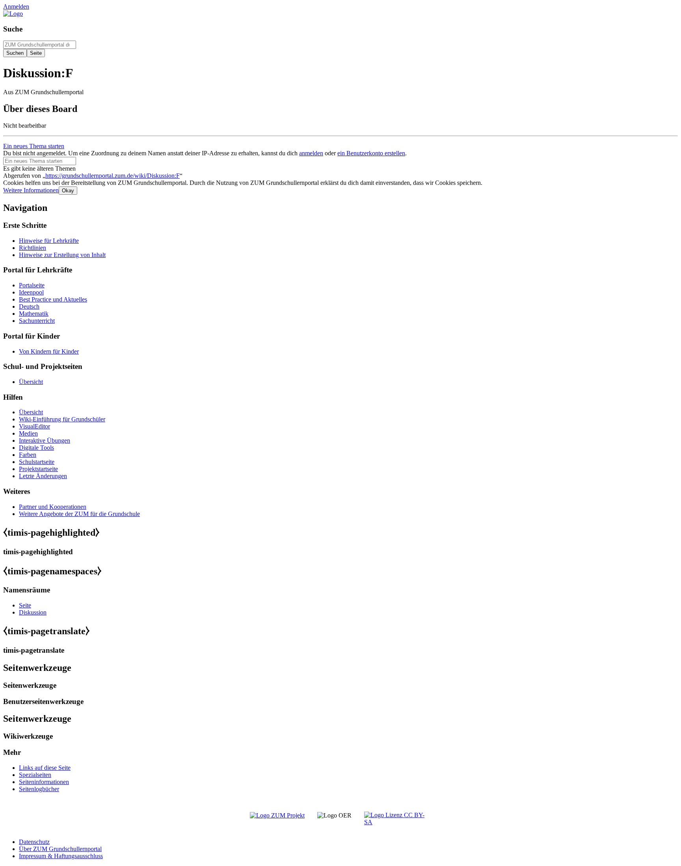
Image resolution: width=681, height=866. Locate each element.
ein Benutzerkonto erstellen (371, 153)
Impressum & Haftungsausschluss (61, 856)
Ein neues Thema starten (33, 146)
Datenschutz (34, 841)
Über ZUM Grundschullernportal (60, 849)
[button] (31, 190)
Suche (12, 29)
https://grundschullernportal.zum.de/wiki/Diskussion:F (112, 175)
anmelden (311, 153)
